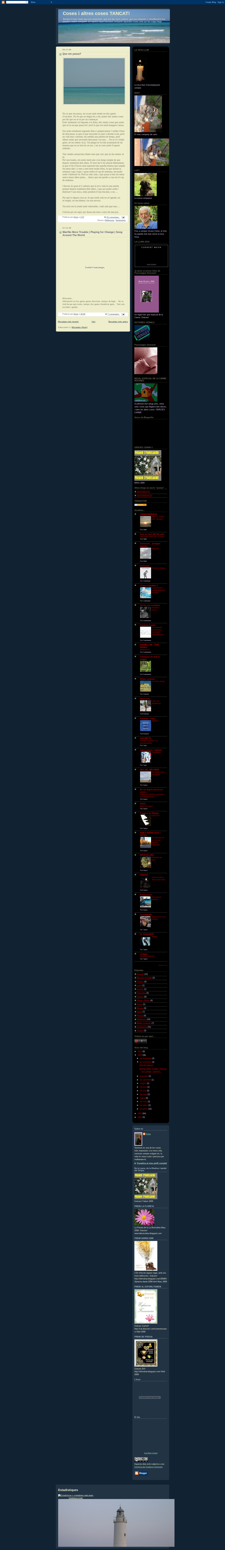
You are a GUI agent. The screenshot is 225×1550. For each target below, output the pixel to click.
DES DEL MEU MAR (149, 770)
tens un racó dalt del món (152, 534)
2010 (140, 1051)
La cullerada (146, 915)
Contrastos (156, 752)
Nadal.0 (155, 721)
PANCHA (144, 875)
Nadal (139, 1012)
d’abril (143, 1098)
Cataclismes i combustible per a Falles (158, 590)
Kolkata (140, 997)
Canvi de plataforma (156, 702)
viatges (140, 1031)
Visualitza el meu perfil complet (152, 1163)
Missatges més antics (118, 322)
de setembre (146, 1080)
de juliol (143, 1087)
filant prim (145, 699)
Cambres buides (148, 625)
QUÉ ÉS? (156, 815)
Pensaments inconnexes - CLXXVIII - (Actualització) (158, 631)
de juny (143, 1091)
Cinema (140, 982)
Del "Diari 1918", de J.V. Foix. (152, 536)
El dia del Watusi (159, 568)
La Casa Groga (158, 681)
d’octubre (144, 1076)
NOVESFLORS (147, 855)
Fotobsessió (146, 895)
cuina (139, 985)
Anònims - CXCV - (156, 609)
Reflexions (109, 220)
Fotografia (141, 993)
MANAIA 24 (145, 650)
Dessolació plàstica (156, 898)
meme (139, 1004)
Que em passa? (71, 53)
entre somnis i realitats (151, 750)
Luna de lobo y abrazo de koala (158, 878)
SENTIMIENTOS (144, 496)
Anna (148, 1134)
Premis (140, 1016)
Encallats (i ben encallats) (158, 773)
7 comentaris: (113, 314)
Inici (93, 322)
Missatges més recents (68, 322)
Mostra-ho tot (163, 965)
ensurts (140, 989)
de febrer (144, 1105)
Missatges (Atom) (79, 327)
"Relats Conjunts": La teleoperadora (149, 742)
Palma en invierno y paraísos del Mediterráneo (152, 795)
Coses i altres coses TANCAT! (96, 13)
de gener (144, 1109)
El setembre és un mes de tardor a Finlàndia (158, 841)
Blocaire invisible (144, 978)
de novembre (146, 1062)
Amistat (140, 974)
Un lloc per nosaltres (150, 605)
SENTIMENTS (143, 492)
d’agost (143, 1083)
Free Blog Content (151, 1453)
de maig (144, 1094)
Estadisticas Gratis (76, 1498)
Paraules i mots (147, 718)
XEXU (143, 804)
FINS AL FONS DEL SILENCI (158, 518)
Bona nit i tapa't (146, 806)
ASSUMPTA (145, 738)
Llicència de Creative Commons (148, 1467)
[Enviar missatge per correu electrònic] (123, 217)
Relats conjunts (147, 679)
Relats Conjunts (144, 1023)
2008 (140, 1113)
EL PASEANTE (147, 934)
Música (140, 1008)
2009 (140, 1055)
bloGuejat (144, 566)
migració (155, 548)
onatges (144, 954)
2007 (140, 1117)
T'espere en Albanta (149, 813)
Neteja (154, 937)
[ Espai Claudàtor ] (149, 586)
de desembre (146, 1058)
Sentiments (121, 220)
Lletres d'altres (143, 1000)
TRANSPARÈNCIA (148, 514)
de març (144, 1102)
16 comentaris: (113, 217)
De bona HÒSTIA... (148, 956)
